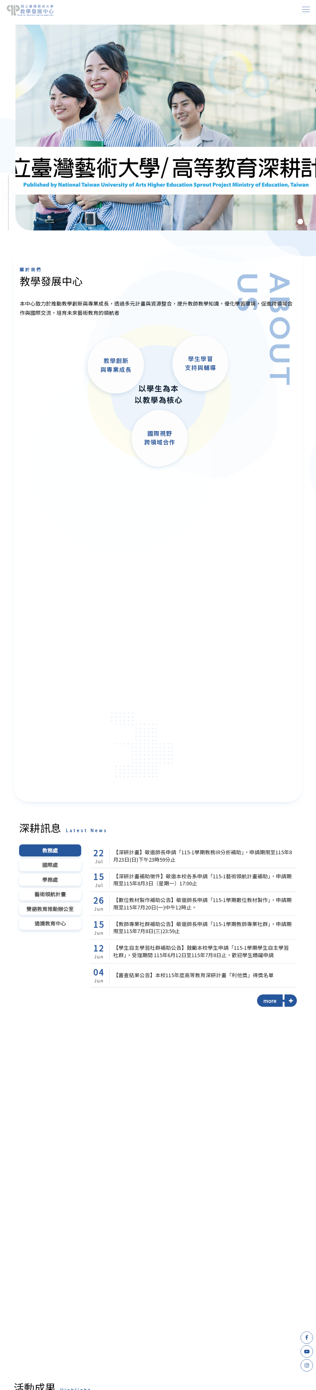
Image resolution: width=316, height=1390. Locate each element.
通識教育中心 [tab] (50, 923)
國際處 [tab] (50, 864)
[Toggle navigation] (306, 9)
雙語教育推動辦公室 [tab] (50, 908)
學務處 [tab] (50, 879)
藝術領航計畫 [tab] (50, 894)
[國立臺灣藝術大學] (30, 10)
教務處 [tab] (50, 850)
